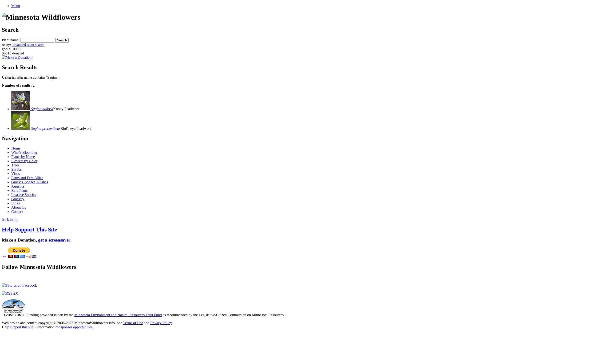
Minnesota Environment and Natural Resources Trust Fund (118, 315)
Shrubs (16, 169)
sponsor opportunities (76, 327)
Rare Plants (19, 190)
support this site (21, 327)
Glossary (17, 199)
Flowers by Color (24, 161)
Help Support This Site (29, 230)
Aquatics (17, 186)
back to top (10, 220)
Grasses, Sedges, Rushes (29, 182)
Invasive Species (23, 195)
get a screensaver (54, 240)
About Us (18, 207)
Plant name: (10, 40)
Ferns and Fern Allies (27, 178)
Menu (15, 6)
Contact (17, 212)
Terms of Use (133, 323)
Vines (15, 174)
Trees (15, 165)
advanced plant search (28, 45)
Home (15, 148)
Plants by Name (23, 157)
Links (15, 203)
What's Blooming (24, 152)
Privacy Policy (161, 323)
